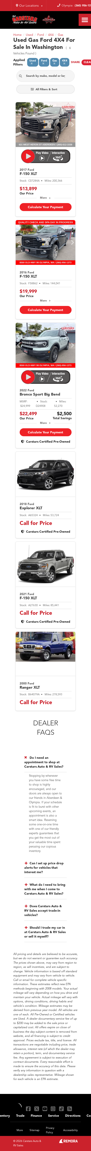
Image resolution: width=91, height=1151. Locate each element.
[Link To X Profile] (37, 1109)
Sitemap (34, 1130)
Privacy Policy (50, 1130)
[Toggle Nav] (85, 20)
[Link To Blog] (69, 1109)
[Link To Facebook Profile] (29, 1109)
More (43, 198)
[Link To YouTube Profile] (45, 1109)
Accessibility (70, 1130)
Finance (36, 1115)
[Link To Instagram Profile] (53, 1109)
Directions (72, 1115)
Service (53, 1115)
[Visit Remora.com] (68, 1142)
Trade (20, 1115)
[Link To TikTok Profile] (62, 1109)
